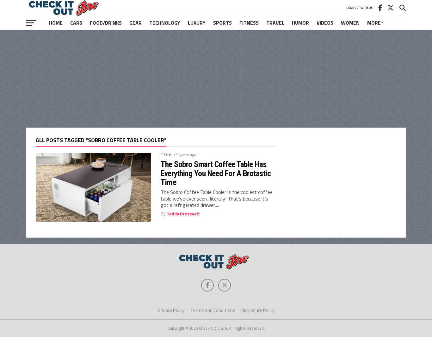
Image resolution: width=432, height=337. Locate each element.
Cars (76, 23)
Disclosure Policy (258, 310)
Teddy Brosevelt (183, 213)
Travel (275, 23)
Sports (222, 23)
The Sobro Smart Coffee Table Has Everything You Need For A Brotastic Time (216, 173)
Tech (166, 155)
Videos (325, 23)
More (374, 23)
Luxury (197, 23)
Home (56, 23)
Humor (300, 23)
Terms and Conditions (212, 310)
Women (350, 23)
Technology (164, 23)
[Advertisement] (216, 78)
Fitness (249, 23)
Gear (135, 23)
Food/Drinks (106, 23)
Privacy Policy (171, 310)
